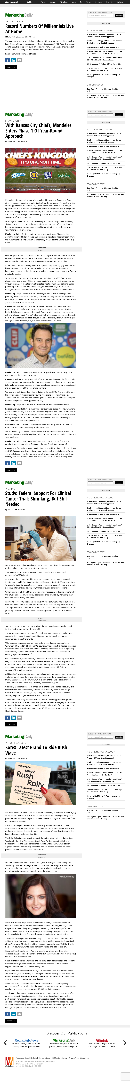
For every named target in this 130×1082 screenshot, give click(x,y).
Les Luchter (12, 509)
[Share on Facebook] (7, 60)
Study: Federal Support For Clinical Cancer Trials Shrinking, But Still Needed (104, 42)
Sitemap (64, 1058)
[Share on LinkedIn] (13, 60)
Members (64, 2)
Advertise (109, 2)
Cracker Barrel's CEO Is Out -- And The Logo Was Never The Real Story (104, 69)
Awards (53, 2)
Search (81, 2)
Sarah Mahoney (13, 141)
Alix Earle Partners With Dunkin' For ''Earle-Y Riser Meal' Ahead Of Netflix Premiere (105, 52)
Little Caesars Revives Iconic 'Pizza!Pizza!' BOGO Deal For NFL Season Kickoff (104, 59)
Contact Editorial (45, 1058)
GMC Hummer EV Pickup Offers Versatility (104, 64)
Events (43, 2)
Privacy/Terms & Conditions (79, 1058)
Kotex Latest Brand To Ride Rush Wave (103, 47)
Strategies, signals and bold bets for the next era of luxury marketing (106, 96)
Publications (32, 2)
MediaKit (33, 1058)
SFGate (8, 37)
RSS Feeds (56, 1058)
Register (98, 2)
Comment (11, 67)
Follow (120, 2)
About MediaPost (22, 1058)
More (74, 2)
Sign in (89, 2)
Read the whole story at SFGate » (21, 53)
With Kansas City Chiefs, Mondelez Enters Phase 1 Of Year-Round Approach (104, 35)
